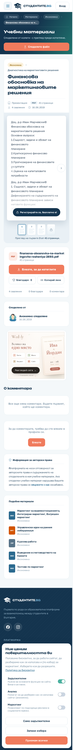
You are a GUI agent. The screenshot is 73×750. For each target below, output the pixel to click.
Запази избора (36, 730)
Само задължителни (36, 721)
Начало (13, 17)
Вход (62, 5)
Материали (31, 17)
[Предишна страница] (12, 168)
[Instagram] (18, 627)
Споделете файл (38, 46)
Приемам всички (36, 740)
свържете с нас (40, 484)
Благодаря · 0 (24, 280)
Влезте (36, 442)
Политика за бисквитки (20, 670)
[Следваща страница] (61, 168)
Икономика (51, 17)
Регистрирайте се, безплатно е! (38, 212)
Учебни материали (29, 32)
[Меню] (8, 6)
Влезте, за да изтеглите (39, 269)
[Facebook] (8, 627)
